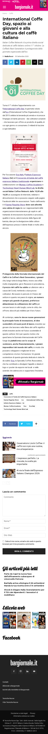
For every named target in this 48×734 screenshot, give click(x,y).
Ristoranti (6, 1)
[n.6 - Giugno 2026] (24, 621)
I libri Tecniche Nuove (10, 702)
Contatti (5, 682)
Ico (23, 400)
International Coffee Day (34, 400)
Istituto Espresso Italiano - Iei (14, 403)
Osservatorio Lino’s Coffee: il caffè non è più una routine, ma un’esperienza (30, 446)
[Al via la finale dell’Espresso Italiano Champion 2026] (9, 473)
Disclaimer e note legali (19, 713)
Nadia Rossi (9, 56)
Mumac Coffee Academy (12, 406)
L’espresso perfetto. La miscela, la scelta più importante (28, 461)
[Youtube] (34, 671)
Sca (25, 406)
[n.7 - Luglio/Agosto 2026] (8, 381)
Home (5, 13)
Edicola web (14, 607)
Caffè (11, 13)
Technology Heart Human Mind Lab (16, 409)
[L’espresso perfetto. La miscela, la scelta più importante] (9, 458)
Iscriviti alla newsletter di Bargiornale (16, 690)
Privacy (32, 713)
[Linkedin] (27, 671)
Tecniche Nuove (8, 698)
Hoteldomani (16, 1)
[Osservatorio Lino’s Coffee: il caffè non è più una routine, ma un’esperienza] (9, 446)
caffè (11, 394)
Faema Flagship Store (11, 400)
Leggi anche (7, 437)
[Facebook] (13, 671)
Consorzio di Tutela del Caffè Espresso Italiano (20, 397)
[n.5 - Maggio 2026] (38, 621)
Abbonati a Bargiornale (31, 381)
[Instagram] (20, 671)
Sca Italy (32, 406)
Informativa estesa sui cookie (24, 716)
